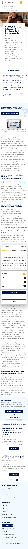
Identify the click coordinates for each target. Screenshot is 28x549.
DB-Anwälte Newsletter (9, 517)
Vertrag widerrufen (7, 525)
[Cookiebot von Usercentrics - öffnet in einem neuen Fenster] (20, 246)
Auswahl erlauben (14, 297)
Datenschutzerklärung (8, 528)
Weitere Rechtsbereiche (9, 497)
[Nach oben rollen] (25, 540)
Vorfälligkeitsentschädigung (18, 145)
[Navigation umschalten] (25, 2)
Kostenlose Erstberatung (10, 113)
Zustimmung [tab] (5, 250)
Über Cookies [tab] (23, 250)
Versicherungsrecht (7, 491)
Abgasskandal (6, 488)
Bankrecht (5, 494)
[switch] (24, 278)
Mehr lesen (14, 448)
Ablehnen (14, 301)
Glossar (4, 511)
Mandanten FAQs (7, 514)
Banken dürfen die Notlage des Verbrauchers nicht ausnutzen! (12, 81)
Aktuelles (4, 505)
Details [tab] (14, 250)
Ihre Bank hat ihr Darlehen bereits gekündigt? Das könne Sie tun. (13, 94)
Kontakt (4, 508)
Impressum (5, 531)
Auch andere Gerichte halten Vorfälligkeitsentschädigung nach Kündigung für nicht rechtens (13, 87)
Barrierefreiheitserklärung (9, 537)
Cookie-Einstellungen (8, 534)
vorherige (11, 480)
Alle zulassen (14, 292)
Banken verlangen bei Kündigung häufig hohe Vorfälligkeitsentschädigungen (15, 76)
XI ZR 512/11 (21, 183)
